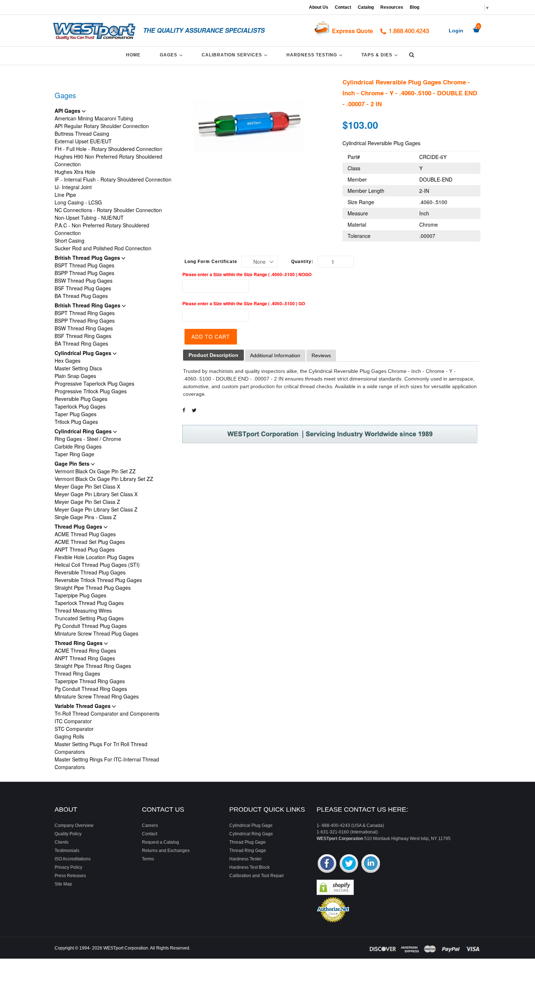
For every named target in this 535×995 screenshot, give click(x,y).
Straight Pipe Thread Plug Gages (93, 587)
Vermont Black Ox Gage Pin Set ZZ (95, 471)
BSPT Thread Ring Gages (85, 313)
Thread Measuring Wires (83, 610)
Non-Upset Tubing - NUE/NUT (89, 217)
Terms (148, 858)
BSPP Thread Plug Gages (84, 272)
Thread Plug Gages (79, 526)
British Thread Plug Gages (88, 257)
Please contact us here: (362, 809)
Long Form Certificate (211, 261)
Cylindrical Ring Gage (251, 833)
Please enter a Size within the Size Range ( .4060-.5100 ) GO (243, 303)
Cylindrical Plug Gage (251, 825)
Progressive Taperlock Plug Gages (94, 383)
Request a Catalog (160, 842)
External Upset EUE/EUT (83, 141)
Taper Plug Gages (75, 414)
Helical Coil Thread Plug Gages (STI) (97, 564)
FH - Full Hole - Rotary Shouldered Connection (108, 148)
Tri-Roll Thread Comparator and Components (107, 713)
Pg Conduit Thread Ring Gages (91, 688)
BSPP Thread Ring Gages (85, 320)
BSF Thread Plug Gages (83, 288)
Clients (61, 842)
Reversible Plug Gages (81, 398)
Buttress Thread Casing (82, 133)
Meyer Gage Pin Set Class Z (87, 501)
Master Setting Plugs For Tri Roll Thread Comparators (101, 747)
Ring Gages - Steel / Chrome (88, 438)
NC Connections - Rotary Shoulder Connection (108, 210)
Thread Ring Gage (247, 850)
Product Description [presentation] (213, 355)
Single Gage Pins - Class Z (85, 517)
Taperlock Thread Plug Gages (89, 602)
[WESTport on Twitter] (348, 864)
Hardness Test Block (249, 867)
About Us (318, 7)
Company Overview (74, 825)
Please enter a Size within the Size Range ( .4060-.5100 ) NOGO (247, 274)
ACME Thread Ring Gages (85, 650)
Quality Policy (68, 833)
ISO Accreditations (73, 858)
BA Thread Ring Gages (81, 343)
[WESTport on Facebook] (327, 864)
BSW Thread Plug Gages (83, 280)
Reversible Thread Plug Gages (90, 572)
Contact (343, 7)
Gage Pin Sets (73, 463)
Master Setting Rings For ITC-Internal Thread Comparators (107, 763)
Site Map (63, 884)
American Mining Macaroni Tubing (94, 118)
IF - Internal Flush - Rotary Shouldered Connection (113, 179)
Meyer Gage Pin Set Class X (87, 486)
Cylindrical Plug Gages (84, 353)
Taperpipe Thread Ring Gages (90, 681)
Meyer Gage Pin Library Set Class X (96, 494)
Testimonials (67, 850)
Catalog (366, 7)
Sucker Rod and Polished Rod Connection (103, 248)
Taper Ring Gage (74, 454)
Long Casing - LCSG (78, 202)
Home (133, 54)
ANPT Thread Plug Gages (85, 549)
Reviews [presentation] (321, 355)
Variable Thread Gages (83, 705)
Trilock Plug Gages (76, 421)
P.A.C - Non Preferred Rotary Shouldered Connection (102, 229)
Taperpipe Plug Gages (80, 595)
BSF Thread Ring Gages (83, 335)
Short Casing (69, 240)
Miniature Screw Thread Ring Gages (97, 696)
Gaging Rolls (69, 736)
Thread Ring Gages (79, 642)
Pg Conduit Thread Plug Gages (91, 625)
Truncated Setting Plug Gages (89, 618)
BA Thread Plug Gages (81, 295)
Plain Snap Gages (75, 375)
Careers (150, 825)
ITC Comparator (73, 721)
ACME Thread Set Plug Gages (90, 541)
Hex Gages (67, 360)
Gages (172, 54)
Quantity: (302, 261)
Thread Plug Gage (247, 842)
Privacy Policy (68, 867)
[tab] (213, 355)
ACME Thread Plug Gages (85, 534)
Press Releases (70, 875)
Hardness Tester (245, 858)
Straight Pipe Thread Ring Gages (93, 665)
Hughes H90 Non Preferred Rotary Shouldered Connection (108, 160)
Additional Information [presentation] (275, 355)
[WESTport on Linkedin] (370, 864)
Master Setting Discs (78, 368)
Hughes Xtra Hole (75, 171)
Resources (391, 7)
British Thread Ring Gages (88, 305)
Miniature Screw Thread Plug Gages (96, 633)
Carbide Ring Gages (78, 446)
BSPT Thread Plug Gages (84, 265)
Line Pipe (65, 194)
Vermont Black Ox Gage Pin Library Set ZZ (104, 478)
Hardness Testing (315, 54)
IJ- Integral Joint (73, 187)
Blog (414, 7)
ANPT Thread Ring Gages (85, 658)
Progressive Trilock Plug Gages (91, 391)
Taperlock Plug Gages (80, 406)
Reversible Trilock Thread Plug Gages (98, 580)
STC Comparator (74, 728)
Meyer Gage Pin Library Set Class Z (96, 509)
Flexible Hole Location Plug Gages (94, 557)
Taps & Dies (380, 54)
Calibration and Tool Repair (256, 875)
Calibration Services (236, 54)
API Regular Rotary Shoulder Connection (102, 126)
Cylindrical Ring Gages (84, 431)
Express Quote (352, 31)
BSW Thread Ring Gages (84, 328)
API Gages (68, 110)
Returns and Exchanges (166, 850)
